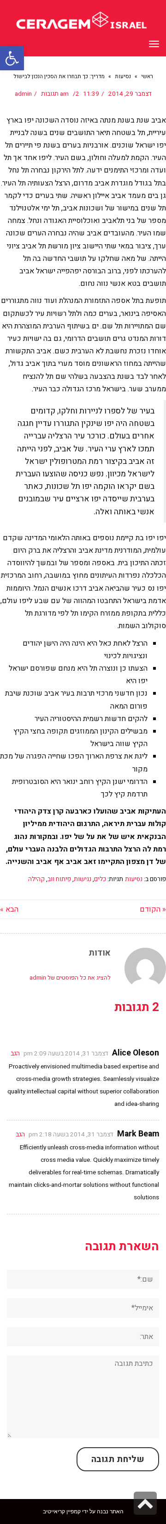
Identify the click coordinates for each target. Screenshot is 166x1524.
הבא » (9, 909)
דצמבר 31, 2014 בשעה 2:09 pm (66, 1053)
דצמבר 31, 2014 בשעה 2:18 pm (71, 1134)
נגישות (82, 879)
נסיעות (133, 879)
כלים (100, 879)
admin (23, 94)
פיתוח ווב (59, 879)
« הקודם (153, 909)
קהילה (36, 879)
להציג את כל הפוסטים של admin (70, 977)
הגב (15, 1053)
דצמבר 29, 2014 (130, 94)
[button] (12, 58)
